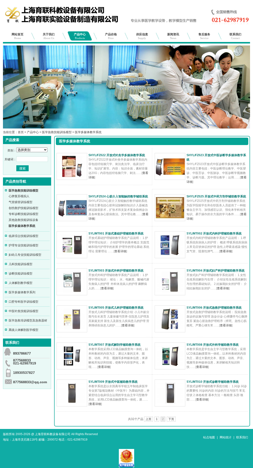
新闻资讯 (173, 36)
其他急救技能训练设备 (23, 220)
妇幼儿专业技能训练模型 (25, 254)
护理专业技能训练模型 (23, 245)
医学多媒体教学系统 (88, 132)
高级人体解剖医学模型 (23, 330)
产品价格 (111, 36)
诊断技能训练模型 (20, 273)
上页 (148, 419)
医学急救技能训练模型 (57, 132)
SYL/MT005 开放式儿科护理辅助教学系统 (116, 307)
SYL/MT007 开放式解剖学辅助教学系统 (114, 344)
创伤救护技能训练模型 (23, 208)
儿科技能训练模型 (20, 264)
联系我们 (235, 36)
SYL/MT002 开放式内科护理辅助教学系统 (214, 233)
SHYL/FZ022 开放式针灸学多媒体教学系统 (116, 155)
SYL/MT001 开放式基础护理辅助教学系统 (116, 233)
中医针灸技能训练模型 (23, 311)
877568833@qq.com (30, 382)
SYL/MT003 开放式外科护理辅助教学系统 (116, 270)
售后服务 (204, 36)
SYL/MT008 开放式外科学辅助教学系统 (213, 344)
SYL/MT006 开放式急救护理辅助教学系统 (214, 307)
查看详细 (120, 251)
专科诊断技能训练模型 (23, 214)
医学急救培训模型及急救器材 (28, 320)
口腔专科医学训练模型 (23, 301)
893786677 (22, 353)
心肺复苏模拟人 (19, 196)
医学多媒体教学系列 (22, 292)
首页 (21, 132)
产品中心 (80, 36)
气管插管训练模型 (20, 202)
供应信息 (142, 36)
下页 (171, 419)
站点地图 (209, 437)
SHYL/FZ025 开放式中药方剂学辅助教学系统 (216, 196)
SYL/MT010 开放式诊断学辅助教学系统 (213, 381)
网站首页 (17, 36)
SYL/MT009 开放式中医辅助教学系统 (113, 381)
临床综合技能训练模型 (23, 236)
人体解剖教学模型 (20, 283)
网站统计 (226, 437)
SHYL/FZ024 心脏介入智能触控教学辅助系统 (118, 196)
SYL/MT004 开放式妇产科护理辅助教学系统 (216, 270)
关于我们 (49, 36)
